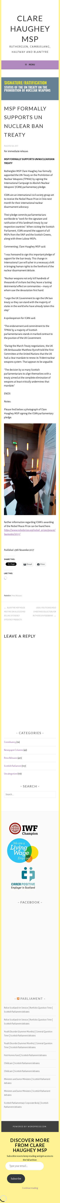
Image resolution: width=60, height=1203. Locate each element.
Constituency (10, 742)
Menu (32, 65)
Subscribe (16, 1178)
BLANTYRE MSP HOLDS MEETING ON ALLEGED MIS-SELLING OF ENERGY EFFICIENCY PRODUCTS (15, 614)
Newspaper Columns (13, 750)
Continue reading (30, 1188)
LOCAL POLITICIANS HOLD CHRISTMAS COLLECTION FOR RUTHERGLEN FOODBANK (44, 612)
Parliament (31, 998)
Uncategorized (11, 774)
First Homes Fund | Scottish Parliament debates (25, 1055)
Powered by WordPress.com (29, 1127)
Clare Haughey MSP (30, 29)
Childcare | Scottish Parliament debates (22, 1063)
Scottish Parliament (13, 766)
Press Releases (17, 596)
